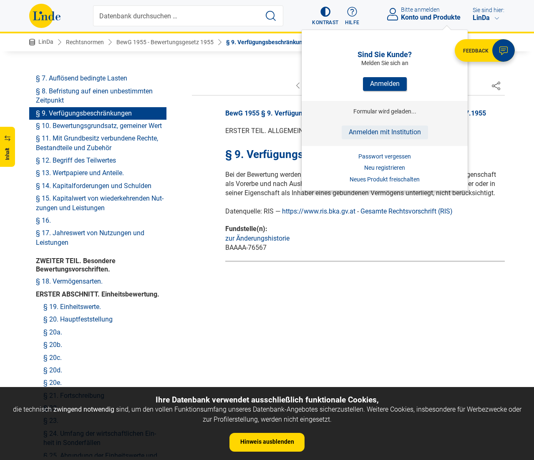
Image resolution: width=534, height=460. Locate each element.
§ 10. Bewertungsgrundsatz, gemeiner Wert (99, 126)
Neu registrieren (384, 167)
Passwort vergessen (384, 156)
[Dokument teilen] (496, 85)
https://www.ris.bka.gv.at (318, 211)
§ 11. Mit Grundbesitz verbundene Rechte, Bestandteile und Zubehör (97, 142)
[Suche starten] (271, 16)
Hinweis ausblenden (267, 441)
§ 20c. (52, 358)
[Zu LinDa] (44, 16)
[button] (325, 16)
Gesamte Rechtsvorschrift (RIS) (406, 211)
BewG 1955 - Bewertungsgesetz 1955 (165, 42)
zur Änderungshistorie (257, 238)
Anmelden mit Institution (385, 132)
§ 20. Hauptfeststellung (78, 319)
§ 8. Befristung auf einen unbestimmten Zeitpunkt (94, 95)
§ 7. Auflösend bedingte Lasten (81, 78)
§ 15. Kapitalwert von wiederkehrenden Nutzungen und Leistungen (100, 202)
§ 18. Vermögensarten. (69, 281)
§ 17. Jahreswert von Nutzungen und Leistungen (90, 237)
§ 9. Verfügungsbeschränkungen (269, 42)
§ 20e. (52, 383)
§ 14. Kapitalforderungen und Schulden (93, 186)
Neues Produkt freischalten (385, 179)
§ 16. (43, 220)
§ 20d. (52, 370)
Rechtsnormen (85, 42)
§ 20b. (52, 345)
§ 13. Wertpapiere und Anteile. (80, 173)
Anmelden (385, 84)
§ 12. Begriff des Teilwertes (76, 160)
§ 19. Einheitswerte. (72, 307)
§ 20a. (52, 332)
